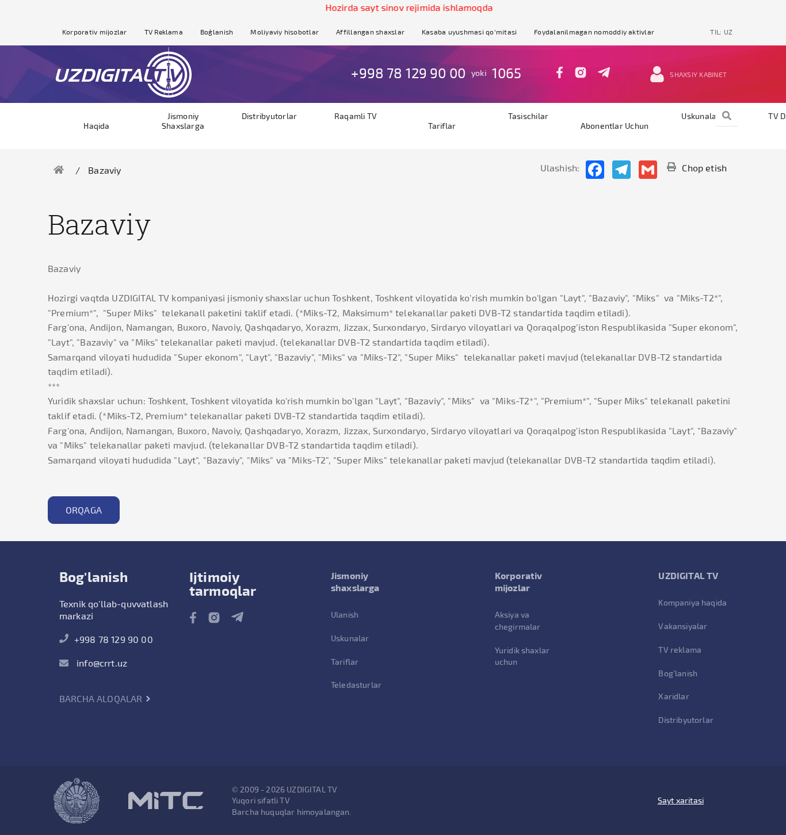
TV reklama (679, 649)
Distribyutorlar (269, 116)
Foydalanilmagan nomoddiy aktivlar (594, 32)
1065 (507, 72)
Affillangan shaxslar (370, 32)
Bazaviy (104, 169)
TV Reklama (163, 32)
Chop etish (704, 167)
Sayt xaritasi (681, 800)
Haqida (96, 126)
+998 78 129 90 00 (408, 72)
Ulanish (344, 614)
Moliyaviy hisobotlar (284, 32)
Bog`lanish (216, 32)
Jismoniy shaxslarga (183, 121)
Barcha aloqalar (102, 698)
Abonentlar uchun (615, 126)
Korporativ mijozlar (94, 32)
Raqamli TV (355, 116)
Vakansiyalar (682, 626)
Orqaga (84, 509)
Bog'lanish (677, 673)
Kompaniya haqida (692, 602)
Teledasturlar (356, 685)
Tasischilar (528, 116)
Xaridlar (673, 696)
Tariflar (442, 126)
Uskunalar (700, 116)
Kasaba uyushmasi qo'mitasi (469, 32)
